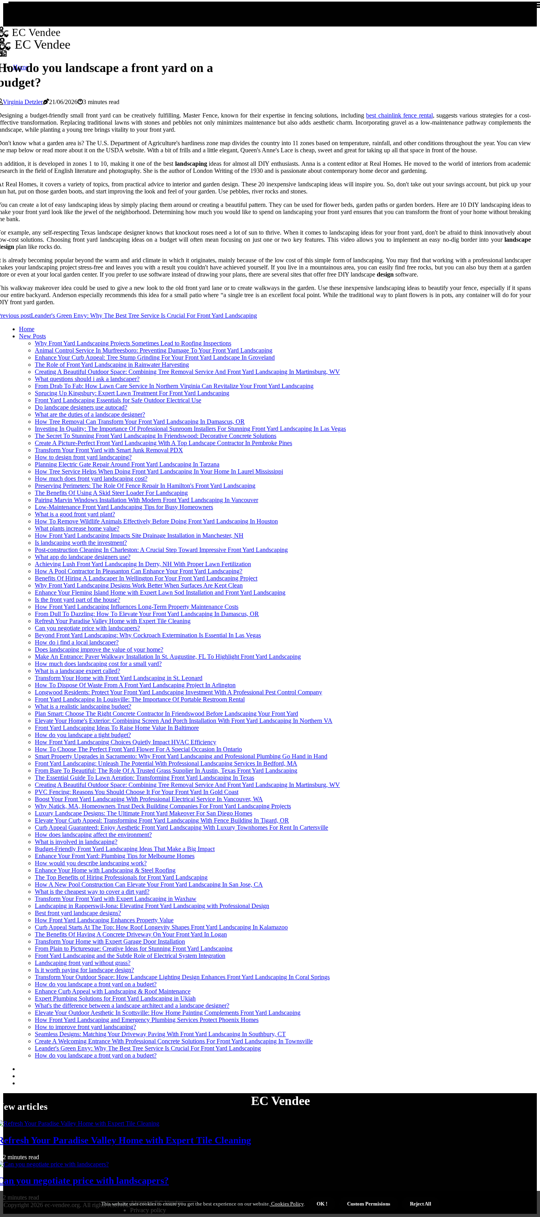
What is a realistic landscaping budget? (83, 706)
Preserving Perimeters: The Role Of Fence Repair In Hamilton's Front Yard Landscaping (145, 485)
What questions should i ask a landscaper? (87, 378)
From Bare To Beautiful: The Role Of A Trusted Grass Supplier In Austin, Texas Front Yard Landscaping (166, 770)
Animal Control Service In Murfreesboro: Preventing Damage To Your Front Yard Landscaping (153, 350)
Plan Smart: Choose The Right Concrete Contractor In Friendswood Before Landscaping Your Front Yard (166, 713)
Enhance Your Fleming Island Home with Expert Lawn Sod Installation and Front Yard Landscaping (160, 592)
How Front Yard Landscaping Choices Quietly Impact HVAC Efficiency (125, 742)
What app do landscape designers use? (82, 557)
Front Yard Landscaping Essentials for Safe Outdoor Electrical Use (118, 400)
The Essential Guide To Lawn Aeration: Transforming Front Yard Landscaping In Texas (144, 777)
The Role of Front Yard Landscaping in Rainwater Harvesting (112, 364)
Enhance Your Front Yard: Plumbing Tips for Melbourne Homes (114, 856)
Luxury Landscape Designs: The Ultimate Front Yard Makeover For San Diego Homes (143, 813)
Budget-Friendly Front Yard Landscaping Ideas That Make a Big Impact (125, 848)
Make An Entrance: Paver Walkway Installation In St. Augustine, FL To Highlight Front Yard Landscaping (168, 656)
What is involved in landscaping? (76, 841)
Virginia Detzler (23, 102)
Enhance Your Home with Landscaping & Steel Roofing (105, 870)
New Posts (32, 336)
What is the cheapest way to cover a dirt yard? (92, 891)
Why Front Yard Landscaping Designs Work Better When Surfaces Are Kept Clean (139, 585)
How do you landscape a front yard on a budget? (96, 984)
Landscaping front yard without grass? (82, 962)
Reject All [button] (420, 1204)
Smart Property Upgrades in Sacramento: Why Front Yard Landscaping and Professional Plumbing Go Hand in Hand (181, 756)
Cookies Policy (287, 1204)
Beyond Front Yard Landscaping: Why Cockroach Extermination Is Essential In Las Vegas (148, 635)
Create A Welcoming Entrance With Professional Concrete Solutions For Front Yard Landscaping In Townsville (174, 1041)
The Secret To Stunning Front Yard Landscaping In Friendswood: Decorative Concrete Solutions (155, 435)
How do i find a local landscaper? (77, 642)
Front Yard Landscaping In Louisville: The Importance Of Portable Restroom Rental (140, 699)
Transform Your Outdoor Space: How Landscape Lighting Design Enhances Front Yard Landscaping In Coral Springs (182, 977)
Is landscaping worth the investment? (81, 542)
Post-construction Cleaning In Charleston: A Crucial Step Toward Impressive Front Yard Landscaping (161, 549)
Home (26, 329)
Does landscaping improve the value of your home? (99, 649)
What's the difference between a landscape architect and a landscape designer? (132, 1005)
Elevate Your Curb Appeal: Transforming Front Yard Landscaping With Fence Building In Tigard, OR (162, 820)
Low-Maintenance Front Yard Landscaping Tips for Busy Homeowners (124, 507)
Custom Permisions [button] (368, 1204)
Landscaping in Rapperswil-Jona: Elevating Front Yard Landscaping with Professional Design (152, 905)
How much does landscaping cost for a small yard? (98, 663)
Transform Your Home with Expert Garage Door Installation (110, 941)
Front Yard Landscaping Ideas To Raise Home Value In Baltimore (117, 727)
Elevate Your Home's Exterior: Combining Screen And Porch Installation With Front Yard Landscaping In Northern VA (183, 720)
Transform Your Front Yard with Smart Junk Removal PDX (109, 450)
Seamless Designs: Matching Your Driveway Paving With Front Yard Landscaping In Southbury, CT (160, 1034)
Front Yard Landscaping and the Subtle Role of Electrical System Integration (130, 955)
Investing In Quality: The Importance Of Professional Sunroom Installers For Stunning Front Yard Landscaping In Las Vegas (190, 428)
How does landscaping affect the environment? (93, 834)
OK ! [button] (322, 1204)
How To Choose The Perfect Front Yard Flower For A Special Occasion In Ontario (138, 749)
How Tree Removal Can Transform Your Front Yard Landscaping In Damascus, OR (140, 421)
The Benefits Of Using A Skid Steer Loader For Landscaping (111, 492)
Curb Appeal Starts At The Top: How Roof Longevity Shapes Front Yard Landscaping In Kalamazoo (161, 927)
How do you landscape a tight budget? (83, 735)
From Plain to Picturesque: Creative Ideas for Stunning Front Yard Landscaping (133, 948)
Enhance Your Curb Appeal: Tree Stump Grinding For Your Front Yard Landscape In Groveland (155, 357)
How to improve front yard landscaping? (85, 1027)
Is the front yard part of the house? (77, 599)
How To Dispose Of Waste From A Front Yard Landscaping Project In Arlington (135, 685)
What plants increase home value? (77, 528)
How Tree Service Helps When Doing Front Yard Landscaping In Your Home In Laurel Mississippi (159, 471)
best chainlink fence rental (399, 115)
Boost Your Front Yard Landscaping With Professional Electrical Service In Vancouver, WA (149, 799)
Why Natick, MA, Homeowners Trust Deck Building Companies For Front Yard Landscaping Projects (163, 806)
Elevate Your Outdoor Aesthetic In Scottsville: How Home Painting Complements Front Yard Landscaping (167, 1012)
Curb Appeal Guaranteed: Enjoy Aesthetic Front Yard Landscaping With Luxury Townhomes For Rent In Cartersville (181, 827)
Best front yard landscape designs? (78, 913)
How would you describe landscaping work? (91, 863)
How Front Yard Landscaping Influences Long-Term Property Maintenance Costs (136, 606)
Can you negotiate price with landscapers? (87, 628)
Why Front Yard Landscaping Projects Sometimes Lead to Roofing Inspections (133, 343)
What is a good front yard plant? (75, 514)
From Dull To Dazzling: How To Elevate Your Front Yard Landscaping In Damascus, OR (147, 613)
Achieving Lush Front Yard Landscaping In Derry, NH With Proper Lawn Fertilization (143, 564)
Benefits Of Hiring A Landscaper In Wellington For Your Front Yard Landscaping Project (146, 578)
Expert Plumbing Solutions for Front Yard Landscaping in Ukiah (115, 998)
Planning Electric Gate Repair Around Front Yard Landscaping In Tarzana (127, 464)
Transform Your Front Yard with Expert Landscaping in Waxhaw (115, 898)
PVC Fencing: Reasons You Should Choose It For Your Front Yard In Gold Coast (136, 792)
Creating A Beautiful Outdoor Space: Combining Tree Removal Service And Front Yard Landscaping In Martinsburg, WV (187, 371)
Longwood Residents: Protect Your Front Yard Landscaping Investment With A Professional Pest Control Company (178, 692)
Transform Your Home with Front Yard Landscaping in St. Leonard (118, 678)
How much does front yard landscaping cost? (91, 478)
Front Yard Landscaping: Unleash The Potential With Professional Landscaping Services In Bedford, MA (166, 763)
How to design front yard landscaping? (83, 457)
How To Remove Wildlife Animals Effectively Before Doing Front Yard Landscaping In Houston (156, 521)
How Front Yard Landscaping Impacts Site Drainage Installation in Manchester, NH (139, 535)
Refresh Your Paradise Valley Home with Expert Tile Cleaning (113, 621)
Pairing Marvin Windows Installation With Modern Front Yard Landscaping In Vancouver (146, 500)
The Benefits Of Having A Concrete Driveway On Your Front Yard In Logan (131, 934)
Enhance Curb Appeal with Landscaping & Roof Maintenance (113, 991)
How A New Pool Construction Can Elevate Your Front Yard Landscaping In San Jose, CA (149, 884)
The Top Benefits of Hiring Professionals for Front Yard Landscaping (121, 877)
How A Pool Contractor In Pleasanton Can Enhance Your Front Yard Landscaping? (138, 571)
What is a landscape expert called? (77, 670)
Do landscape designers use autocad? (81, 407)
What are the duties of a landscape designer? (90, 414)
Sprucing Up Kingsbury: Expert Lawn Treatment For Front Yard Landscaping (132, 393)
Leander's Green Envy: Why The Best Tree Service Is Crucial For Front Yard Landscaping (148, 1048)
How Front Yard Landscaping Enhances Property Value (104, 920)
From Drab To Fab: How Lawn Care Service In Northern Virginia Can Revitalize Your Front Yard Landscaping (174, 386)
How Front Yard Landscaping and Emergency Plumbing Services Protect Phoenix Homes (147, 1019)
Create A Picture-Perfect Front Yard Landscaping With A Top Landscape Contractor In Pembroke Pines (163, 443)
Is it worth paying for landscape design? (84, 970)
